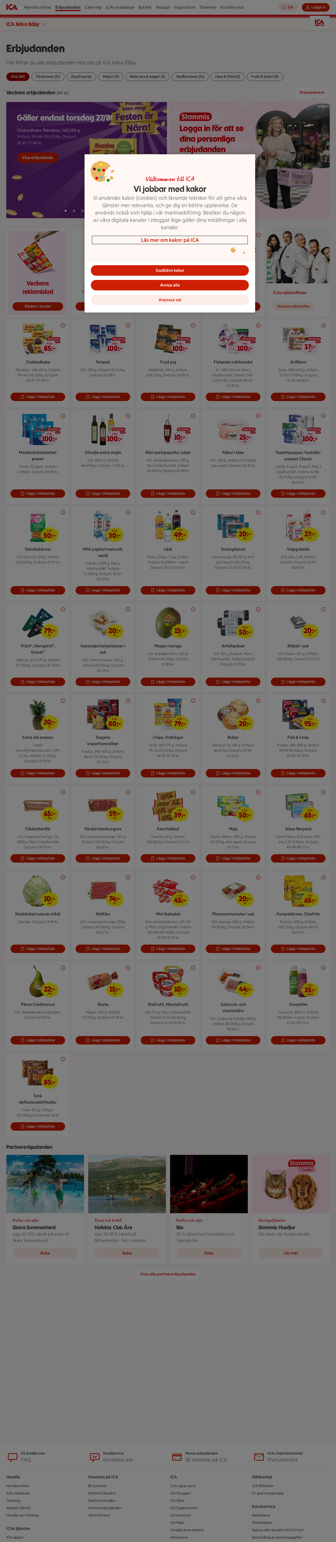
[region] (170, 233)
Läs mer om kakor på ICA (170, 240)
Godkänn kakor (170, 270)
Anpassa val (170, 299)
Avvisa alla (170, 285)
